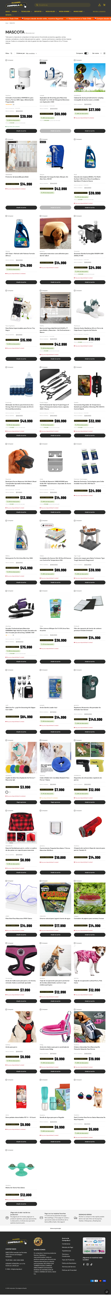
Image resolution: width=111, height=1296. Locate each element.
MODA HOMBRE (64, 11)
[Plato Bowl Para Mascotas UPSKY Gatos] (21, 898)
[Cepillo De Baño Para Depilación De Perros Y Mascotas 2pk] (21, 757)
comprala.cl (12, 1288)
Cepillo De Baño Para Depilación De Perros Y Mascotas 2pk (20, 779)
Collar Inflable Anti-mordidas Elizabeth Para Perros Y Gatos (54, 779)
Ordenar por (20, 53)
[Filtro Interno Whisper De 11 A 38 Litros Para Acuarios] (55, 608)
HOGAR (14, 11)
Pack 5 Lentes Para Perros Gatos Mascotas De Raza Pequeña (89, 1118)
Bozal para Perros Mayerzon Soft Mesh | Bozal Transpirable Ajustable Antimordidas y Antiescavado (21, 484)
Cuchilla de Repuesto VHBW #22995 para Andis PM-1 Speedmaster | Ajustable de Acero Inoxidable (55, 484)
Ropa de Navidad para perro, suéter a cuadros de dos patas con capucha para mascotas (21, 849)
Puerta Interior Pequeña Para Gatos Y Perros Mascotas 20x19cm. (55, 849)
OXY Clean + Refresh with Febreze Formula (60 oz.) (20, 255)
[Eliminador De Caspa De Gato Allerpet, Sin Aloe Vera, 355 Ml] (55, 156)
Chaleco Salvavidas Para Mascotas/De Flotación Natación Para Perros (87, 1048)
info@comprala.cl (16, 1269)
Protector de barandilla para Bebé (17, 177)
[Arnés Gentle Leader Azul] (55, 687)
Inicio (7, 23)
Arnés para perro (11, 1047)
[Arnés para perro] (21, 1027)
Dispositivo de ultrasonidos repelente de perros (88, 779)
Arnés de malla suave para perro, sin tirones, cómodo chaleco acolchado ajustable (21, 982)
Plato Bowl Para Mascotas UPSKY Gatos (19, 918)
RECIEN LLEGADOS (99, 11)
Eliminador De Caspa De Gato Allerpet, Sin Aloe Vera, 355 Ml (54, 178)
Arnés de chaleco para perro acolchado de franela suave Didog (54, 1048)
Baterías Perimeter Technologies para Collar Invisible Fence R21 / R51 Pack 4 (89, 482)
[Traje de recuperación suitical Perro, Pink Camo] (89, 960)
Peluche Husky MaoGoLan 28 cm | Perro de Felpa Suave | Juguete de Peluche (88, 329)
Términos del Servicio (69, 1267)
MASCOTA (12, 23)
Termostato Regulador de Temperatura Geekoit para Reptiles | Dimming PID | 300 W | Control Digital (89, 407)
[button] (104, 5)
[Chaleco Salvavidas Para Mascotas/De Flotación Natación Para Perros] (89, 1027)
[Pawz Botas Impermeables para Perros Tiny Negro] (21, 308)
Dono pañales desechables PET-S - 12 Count (21, 1117)
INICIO (8, 11)
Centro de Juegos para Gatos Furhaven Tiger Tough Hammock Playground (89, 559)
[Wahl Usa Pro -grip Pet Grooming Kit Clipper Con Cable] (21, 687)
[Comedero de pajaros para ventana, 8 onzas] (89, 898)
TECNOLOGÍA (25, 11)
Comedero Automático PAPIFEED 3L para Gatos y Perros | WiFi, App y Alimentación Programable (20, 100)
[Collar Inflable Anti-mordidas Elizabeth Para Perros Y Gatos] (55, 757)
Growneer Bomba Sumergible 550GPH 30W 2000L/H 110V (88, 255)
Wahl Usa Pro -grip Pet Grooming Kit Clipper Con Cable (20, 709)
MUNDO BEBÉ (78, 11)
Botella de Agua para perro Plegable (52, 1117)
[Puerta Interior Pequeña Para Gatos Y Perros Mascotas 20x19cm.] (55, 828)
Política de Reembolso (69, 1263)
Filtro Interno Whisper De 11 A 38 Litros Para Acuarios (54, 629)
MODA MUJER (50, 11)
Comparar (79, 53)
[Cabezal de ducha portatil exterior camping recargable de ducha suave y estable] (89, 77)
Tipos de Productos (68, 1260)
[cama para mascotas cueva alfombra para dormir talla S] (55, 233)
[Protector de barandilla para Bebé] (21, 156)
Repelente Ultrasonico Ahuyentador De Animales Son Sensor (87, 709)
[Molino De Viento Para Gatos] (21, 1167)
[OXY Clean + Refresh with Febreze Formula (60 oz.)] (21, 233)
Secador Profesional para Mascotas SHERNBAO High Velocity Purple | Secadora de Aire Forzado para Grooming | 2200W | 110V (21, 631)
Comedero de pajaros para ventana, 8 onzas (89, 918)
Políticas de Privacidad (69, 1270)
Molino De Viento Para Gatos (15, 1188)
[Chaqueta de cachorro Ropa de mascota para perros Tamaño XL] (89, 828)
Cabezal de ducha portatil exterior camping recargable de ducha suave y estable (88, 99)
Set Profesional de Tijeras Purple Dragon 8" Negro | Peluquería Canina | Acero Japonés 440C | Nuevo (54, 407)
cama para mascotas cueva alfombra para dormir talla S (54, 255)
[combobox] (62, 5)
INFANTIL (9, 15)
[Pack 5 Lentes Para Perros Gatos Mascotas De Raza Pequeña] (89, 1097)
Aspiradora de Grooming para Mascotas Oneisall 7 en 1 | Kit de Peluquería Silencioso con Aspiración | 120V (54, 100)
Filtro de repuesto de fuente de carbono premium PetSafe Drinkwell (87, 629)
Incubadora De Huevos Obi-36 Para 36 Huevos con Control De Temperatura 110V (55, 559)
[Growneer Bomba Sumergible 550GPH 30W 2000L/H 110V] (89, 233)
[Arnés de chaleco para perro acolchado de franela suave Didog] (55, 1027)
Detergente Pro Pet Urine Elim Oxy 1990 (19, 558)
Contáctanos (66, 1244)
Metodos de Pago (67, 1247)
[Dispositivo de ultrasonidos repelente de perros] (89, 757)
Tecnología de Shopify (21, 1288)
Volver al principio (55, 1228)
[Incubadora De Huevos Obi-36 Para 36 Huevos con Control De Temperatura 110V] (55, 538)
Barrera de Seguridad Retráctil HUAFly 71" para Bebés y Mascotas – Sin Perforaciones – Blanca (55, 330)
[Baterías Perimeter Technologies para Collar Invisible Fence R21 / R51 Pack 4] (89, 461)
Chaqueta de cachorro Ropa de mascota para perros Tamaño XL (89, 849)
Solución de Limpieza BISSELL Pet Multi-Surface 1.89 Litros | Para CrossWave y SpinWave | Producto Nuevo (87, 179)
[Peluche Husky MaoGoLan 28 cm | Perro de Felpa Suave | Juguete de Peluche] (89, 308)
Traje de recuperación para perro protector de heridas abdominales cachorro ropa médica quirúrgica (55, 983)
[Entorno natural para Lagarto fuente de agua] (55, 898)
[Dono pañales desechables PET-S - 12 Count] (21, 1097)
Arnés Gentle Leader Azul (48, 707)
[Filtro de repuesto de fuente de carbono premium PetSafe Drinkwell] (89, 608)
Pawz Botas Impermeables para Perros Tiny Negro (20, 329)
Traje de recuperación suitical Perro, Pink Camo (88, 982)
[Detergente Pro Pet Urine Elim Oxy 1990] (21, 538)
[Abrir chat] (106, 1291)
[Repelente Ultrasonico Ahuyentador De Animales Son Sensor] (89, 687)
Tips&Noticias (66, 1251)
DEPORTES (37, 11)
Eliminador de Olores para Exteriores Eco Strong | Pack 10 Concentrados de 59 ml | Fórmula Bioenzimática (19, 407)
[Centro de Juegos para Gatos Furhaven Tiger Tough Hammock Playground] (89, 538)
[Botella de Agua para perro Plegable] (55, 1097)
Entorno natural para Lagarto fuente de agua (55, 918)
